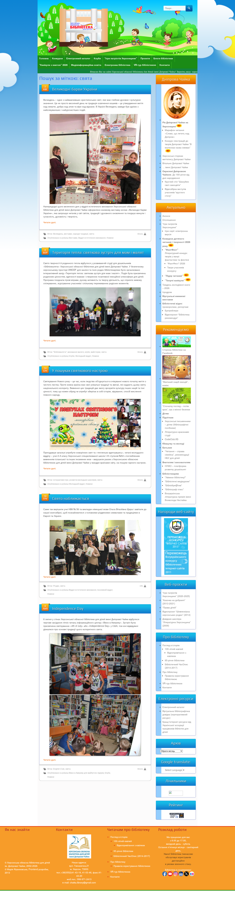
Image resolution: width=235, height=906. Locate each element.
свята (91, 234)
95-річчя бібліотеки (174, 660)
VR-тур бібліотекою (145, 64)
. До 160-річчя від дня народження (175, 174)
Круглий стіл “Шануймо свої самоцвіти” (177, 183)
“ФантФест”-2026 (176, 263)
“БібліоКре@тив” (173, 485)
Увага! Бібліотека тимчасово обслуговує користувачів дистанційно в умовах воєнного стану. (178, 858)
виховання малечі (76, 352)
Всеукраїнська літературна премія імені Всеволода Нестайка (178, 497)
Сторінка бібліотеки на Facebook (174, 351)
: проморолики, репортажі (175, 305)
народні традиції (80, 234)
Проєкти (145, 58)
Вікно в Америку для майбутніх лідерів (86, 773)
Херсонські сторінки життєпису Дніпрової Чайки (176, 157)
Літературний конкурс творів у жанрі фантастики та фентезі (177, 254)
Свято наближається (70, 498)
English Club (58, 769)
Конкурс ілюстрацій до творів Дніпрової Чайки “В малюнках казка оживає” (178, 144)
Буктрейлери (171, 310)
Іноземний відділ (105, 590)
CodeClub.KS (171, 439)
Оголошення (169, 219)
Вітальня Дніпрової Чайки (175, 163)
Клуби (97, 58)
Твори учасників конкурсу (175, 269)
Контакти (165, 64)
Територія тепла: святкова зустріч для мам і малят (98, 252)
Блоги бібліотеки (163, 58)
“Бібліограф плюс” (174, 489)
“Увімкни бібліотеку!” (175, 477)
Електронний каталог (78, 58)
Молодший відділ (83, 356)
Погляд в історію (171, 645)
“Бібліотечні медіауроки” (177, 481)
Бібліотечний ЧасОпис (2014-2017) (176, 666)
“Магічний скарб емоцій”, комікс (175, 383)
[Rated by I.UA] (176, 794)
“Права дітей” (169, 607)
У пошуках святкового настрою (80, 370)
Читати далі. (49, 222)
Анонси (166, 215)
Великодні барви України (74, 89)
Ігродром (167, 292)
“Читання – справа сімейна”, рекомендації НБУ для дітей (177, 454)
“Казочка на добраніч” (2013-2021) (173, 601)
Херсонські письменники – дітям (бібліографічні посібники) (178, 424)
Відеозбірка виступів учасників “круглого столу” (175, 192)
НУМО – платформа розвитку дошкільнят (175, 467)
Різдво (56, 586)
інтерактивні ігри (60, 480)
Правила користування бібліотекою (177, 677)
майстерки (95, 352)
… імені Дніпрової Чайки (175, 167)
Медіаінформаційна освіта (86, 64)
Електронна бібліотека (117, 64)
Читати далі (49, 576)
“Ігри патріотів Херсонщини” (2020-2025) (176, 594)
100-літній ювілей (174, 648)
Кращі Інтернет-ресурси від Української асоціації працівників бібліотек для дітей (176, 726)
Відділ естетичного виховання (92, 238)
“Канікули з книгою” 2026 (53, 64)
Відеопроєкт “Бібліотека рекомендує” (177, 316)
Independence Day (67, 608)
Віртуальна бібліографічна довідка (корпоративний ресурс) (176, 714)
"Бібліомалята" (60, 352)
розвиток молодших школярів (82, 480)
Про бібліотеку (169, 672)
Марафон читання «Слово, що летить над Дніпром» (177, 133)
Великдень (58, 234)
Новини (110, 238)
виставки (68, 234)
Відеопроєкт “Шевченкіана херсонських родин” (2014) (176, 613)
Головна (44, 58)
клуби (87, 352)
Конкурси (57, 58)
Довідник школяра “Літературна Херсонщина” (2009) (176, 622)
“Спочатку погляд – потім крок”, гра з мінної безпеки (176, 407)
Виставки (73, 238)
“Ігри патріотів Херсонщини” (120, 58)
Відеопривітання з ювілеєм (131, 845)
